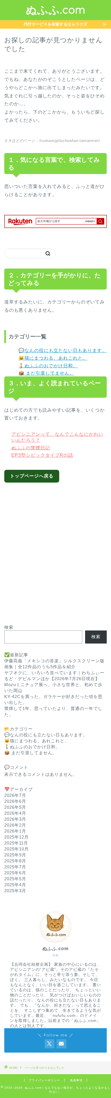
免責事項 (76, 1080)
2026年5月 (15, 807)
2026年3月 (15, 819)
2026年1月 (15, 831)
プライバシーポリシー (44, 1080)
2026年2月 (15, 825)
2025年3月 (15, 890)
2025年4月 (15, 884)
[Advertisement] (55, 549)
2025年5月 (15, 878)
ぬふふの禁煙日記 (30, 447)
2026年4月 (15, 813)
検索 (8, 627)
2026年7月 (15, 795)
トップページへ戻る (32, 475)
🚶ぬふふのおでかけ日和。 (48, 365)
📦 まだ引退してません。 (46, 373)
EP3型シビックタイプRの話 (42, 455)
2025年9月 (15, 854)
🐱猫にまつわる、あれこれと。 (52, 358)
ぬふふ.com (55, 9)
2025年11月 (16, 843)
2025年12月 (16, 837)
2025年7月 (15, 866)
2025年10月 (16, 848)
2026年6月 (15, 801)
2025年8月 (15, 860)
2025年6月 (15, 872)
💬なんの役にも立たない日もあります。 (62, 350)
